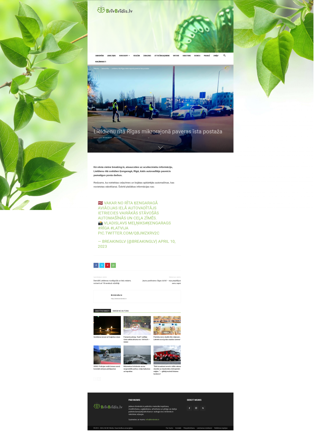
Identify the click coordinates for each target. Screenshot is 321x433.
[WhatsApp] (113, 265)
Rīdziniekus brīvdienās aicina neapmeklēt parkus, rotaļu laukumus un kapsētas (137, 368)
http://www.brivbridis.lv (119, 299)
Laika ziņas (111, 55)
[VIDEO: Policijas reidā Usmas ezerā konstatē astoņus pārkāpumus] (107, 354)
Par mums (169, 428)
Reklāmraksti (100, 61)
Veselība (136, 55)
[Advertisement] (160, 33)
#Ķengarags (158, 223)
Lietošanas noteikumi (204, 428)
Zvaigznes (147, 55)
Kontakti (178, 428)
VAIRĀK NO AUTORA (120, 311)
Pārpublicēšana (189, 428)
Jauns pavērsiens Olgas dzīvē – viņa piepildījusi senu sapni (161, 282)
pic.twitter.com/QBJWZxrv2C (128, 233)
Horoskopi (123, 55)
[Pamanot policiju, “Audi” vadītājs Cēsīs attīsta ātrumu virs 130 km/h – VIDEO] (137, 325)
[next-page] (99, 379)
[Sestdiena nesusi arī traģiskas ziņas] (107, 325)
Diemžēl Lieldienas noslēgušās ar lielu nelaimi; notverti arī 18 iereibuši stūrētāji (112, 282)
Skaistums (187, 55)
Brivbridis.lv (107, 138)
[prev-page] (95, 379)
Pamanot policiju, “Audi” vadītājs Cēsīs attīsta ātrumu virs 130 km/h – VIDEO (137, 339)
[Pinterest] (107, 265)
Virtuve (176, 55)
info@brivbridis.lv (152, 419)
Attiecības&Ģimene (162, 55)
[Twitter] (101, 265)
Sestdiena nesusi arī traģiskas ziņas (107, 337)
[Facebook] (96, 265)
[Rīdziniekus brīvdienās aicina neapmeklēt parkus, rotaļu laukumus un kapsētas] (137, 354)
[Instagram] (196, 408)
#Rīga (103, 228)
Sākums (96, 68)
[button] (224, 56)
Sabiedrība (99, 55)
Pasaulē (207, 55)
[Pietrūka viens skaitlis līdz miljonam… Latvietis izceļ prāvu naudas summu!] (167, 325)
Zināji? (215, 55)
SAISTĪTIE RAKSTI (102, 311)
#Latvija (119, 228)
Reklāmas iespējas (220, 428)
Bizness (197, 55)
